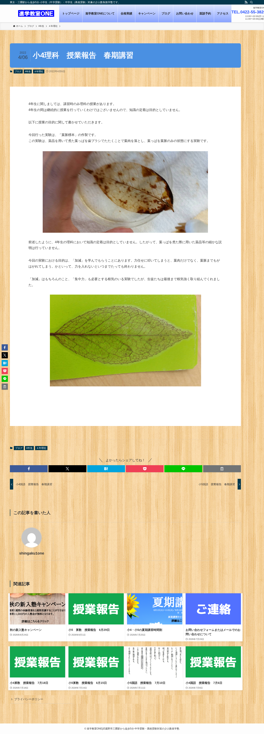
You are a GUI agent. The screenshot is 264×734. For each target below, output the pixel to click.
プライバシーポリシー (28, 699)
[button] (29, 468)
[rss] (246, 2)
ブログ (18, 71)
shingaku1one (31, 553)
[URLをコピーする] (222, 468)
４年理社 (38, 71)
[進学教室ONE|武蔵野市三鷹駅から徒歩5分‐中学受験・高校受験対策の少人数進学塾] (36, 13)
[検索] (251, 2)
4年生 (28, 71)
